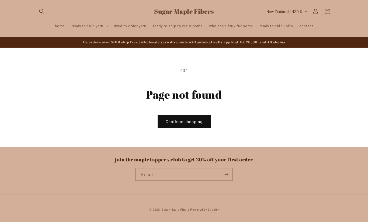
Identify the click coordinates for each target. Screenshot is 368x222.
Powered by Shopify (204, 209)
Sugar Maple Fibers (176, 209)
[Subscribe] (226, 174)
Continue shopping (184, 121)
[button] (42, 11)
